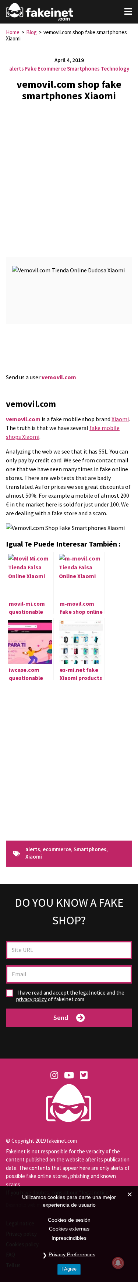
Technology (115, 68)
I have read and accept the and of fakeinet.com (70, 996)
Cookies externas (69, 1229)
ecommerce (57, 849)
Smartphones (83, 68)
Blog (31, 32)
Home (13, 32)
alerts (16, 68)
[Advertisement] (69, 176)
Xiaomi (120, 419)
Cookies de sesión (69, 1220)
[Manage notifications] (118, 1263)
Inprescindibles (69, 1238)
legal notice (92, 992)
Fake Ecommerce (45, 68)
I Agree (69, 1269)
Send (60, 1017)
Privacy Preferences (72, 1254)
